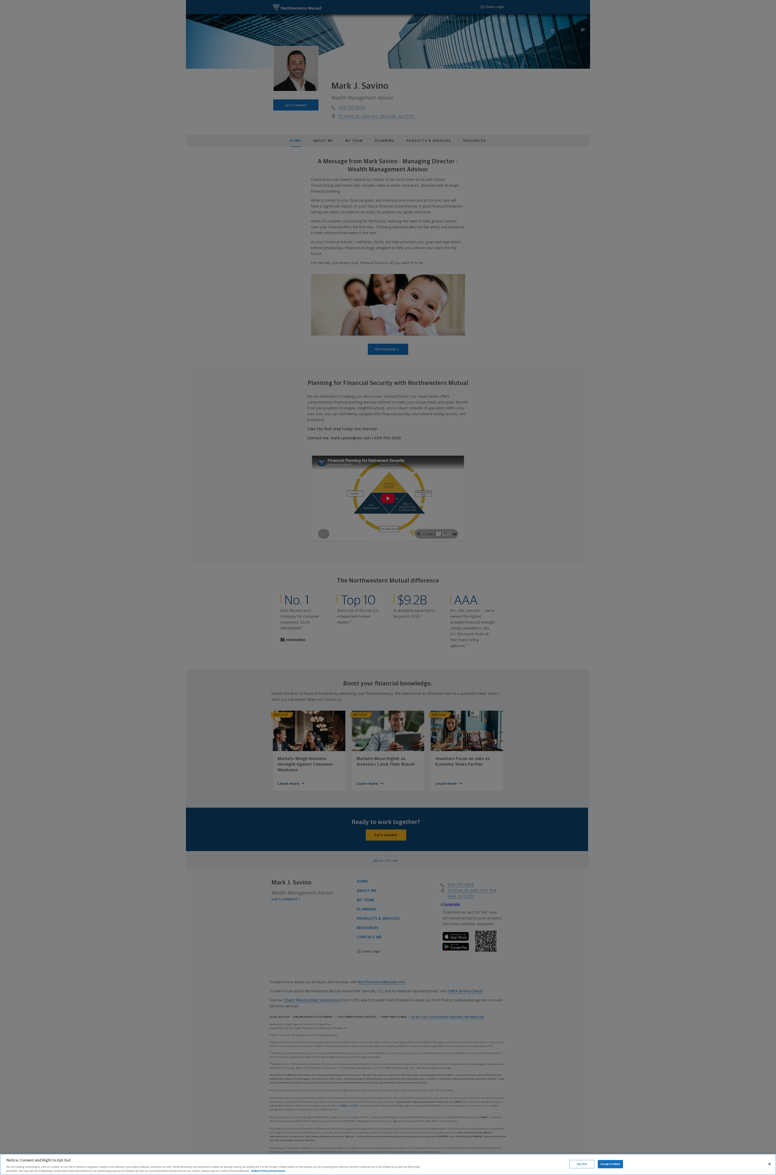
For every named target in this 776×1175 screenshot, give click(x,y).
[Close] (769, 1164)
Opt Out (582, 1164)
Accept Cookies (610, 1164)
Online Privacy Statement (268, 1171)
